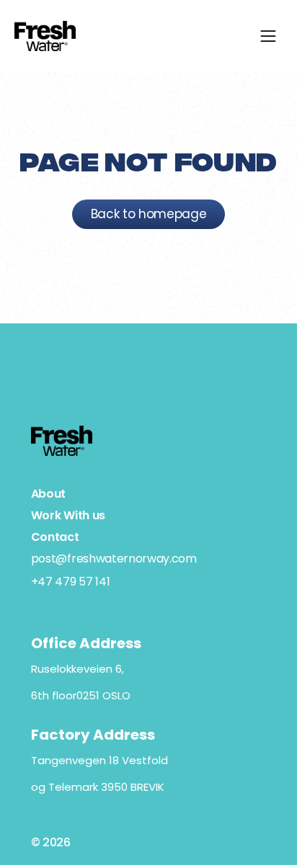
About (48, 493)
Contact (55, 537)
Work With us (68, 515)
